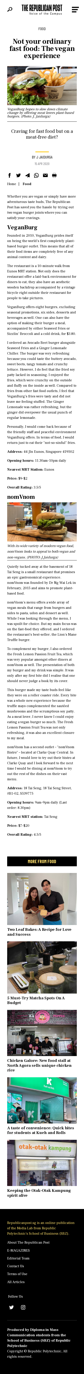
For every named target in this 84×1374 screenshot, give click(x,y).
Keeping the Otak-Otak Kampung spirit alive (39, 1193)
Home (11, 184)
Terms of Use (17, 1274)
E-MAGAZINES (18, 1250)
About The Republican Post (28, 1242)
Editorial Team (18, 1258)
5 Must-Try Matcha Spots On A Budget (36, 1001)
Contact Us (15, 1266)
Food (27, 184)
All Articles (16, 1282)
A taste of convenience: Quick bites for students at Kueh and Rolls (40, 1131)
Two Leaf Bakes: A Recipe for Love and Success (39, 932)
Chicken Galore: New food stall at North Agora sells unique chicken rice (39, 1065)
